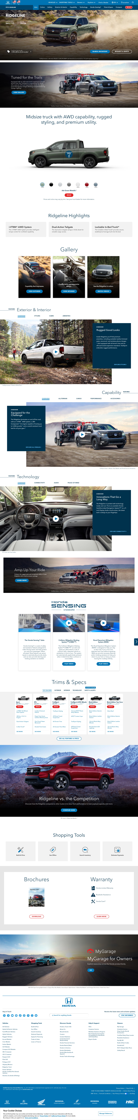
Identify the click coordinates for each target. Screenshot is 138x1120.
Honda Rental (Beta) (66, 1045)
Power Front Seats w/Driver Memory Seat (41, 717)
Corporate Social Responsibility (65, 1039)
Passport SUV (6, 1057)
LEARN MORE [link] (22, 580)
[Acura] (22, 1102)
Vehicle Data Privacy (129, 1091)
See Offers (34, 1029)
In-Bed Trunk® (21, 727)
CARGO (79, 398)
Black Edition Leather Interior (95, 717)
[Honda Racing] (129, 1102)
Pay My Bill (120, 1040)
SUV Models (6, 1047)
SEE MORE (20, 731)
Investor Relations (65, 1037)
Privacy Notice (120, 1088)
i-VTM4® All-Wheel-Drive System (22, 711)
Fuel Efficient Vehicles (9, 1031)
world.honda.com (28, 1089)
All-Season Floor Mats (59, 727)
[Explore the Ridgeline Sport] (23, 698)
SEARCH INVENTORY (99, 51)
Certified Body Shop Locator (125, 1035)
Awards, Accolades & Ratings (11, 1075)
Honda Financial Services (67, 1043)
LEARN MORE (101, 916)
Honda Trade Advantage (67, 1056)
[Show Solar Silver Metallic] (60, 185)
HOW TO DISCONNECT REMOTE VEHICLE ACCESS (106, 1091)
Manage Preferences (105, 1113)
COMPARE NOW (69, 810)
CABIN (51, 316)
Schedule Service (122, 1029)
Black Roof (110, 711)
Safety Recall (121, 1050)
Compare (119, 7)
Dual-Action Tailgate (23, 721)
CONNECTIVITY (39, 483)
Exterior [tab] (58, 690)
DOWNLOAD (36, 916)
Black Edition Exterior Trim (95, 711)
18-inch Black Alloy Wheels (95, 722)
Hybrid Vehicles (7, 1034)
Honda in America (65, 1048)
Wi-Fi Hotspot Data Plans (124, 1048)
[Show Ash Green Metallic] (42, 185)
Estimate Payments (36, 1034)
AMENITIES (66, 316)
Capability (73, 7)
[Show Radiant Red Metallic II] (87, 185)
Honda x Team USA (65, 1026)
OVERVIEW (21, 316)
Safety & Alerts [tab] (90, 690)
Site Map (132, 1093)
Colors (42, 7)
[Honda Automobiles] (6, 1102)
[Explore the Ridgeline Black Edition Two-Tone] (114, 698)
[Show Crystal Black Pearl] (51, 185)
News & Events (64, 1031)
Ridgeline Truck (7, 1067)
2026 (7, 7)
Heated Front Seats (40, 727)
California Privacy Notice (58, 1116)
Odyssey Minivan (7, 1064)
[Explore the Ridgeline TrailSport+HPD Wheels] (78, 698)
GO (91, 970)
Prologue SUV (7, 1062)
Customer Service (94, 1029)
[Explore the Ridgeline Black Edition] (96, 698)
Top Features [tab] (47, 690)
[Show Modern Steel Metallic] (69, 185)
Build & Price (35, 1026)
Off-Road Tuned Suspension (58, 717)
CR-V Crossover (7, 1054)
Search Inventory (36, 1031)
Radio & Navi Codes (123, 1043)
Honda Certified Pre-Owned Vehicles (11, 1072)
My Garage (120, 1026)
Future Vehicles (7, 1069)
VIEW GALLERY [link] (19, 92)
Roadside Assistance (123, 1038)
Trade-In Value (35, 1039)
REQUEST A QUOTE (122, 51)
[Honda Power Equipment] (58, 1102)
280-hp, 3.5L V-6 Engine (21, 717)
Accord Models (7, 1039)
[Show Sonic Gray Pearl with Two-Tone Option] (96, 185)
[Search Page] (132, 2)
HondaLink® (120, 1045)
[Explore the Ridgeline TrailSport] (59, 698)
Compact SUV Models (9, 1049)
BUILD (129, 7)
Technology (83, 7)
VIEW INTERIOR (68, 291)
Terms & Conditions (105, 1093)
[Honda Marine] (111, 1102)
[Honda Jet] (75, 1102)
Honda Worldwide (65, 1050)
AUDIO (56, 483)
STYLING (37, 316)
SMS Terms (94, 1093)
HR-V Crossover (7, 1052)
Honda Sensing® (95, 7)
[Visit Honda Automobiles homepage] (69, 1002)
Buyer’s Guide (93, 1039)
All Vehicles (6, 1026)
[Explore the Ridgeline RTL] (41, 698)
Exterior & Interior (61, 7)
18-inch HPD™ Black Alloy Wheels (77, 711)
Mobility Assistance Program (97, 1031)
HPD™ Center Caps (77, 716)
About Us (62, 1029)
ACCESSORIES (115, 398)
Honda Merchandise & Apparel (66, 1053)
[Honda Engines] (93, 1102)
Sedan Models (7, 1044)
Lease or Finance (36, 1042)
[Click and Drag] (69, 154)
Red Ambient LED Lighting (94, 727)
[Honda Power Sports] (40, 1102)
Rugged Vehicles (7, 1037)
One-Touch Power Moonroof (40, 722)
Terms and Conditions (31, 1118)
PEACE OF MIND (73, 483)
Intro (35, 7)
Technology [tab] (77, 690)
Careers (62, 1034)
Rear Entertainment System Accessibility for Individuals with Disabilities (96, 1035)
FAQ (90, 1026)
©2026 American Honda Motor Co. (13, 1088)
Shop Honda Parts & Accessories (123, 1032)
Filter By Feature (90, 687)
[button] (125, 2)
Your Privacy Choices (119, 1093)
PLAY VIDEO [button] (69, 664)
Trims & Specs (108, 7)
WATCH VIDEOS (103, 291)
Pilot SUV (5, 1059)
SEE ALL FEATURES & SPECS (69, 738)
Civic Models (6, 1042)
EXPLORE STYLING (120, 364)
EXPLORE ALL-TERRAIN (33, 447)
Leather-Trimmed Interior (40, 711)
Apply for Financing (37, 1037)
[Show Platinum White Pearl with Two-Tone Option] (78, 185)
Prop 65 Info (130, 1088)
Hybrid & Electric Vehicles (10, 1029)
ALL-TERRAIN (62, 398)
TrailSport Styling (58, 711)
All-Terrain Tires (57, 721)
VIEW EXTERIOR (34, 291)
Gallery (49, 7)
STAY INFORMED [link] (127, 1015)
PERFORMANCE (96, 398)
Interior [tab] (67, 690)
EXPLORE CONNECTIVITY (118, 531)
